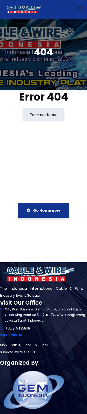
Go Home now (46, 210)
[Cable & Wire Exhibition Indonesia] (22, 9)
